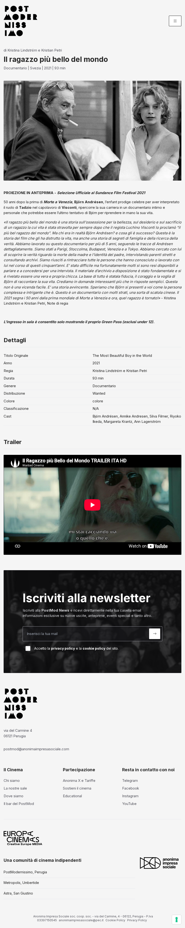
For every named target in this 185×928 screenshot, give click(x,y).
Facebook (130, 788)
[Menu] (175, 21)
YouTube (129, 803)
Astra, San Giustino (18, 893)
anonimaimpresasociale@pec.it (81, 920)
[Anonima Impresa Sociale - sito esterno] (159, 863)
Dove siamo (13, 796)
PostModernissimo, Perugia (25, 872)
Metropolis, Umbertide (21, 883)
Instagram (130, 796)
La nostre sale (15, 788)
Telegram (130, 780)
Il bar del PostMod (19, 803)
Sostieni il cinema (77, 788)
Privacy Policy (137, 920)
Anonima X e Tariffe (79, 780)
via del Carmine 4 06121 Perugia (18, 733)
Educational (72, 796)
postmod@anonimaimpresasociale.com (36, 749)
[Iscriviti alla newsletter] (154, 633)
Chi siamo (12, 780)
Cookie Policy (115, 920)
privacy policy (63, 648)
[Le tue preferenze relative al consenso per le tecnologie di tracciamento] (176, 919)
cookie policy (94, 648)
